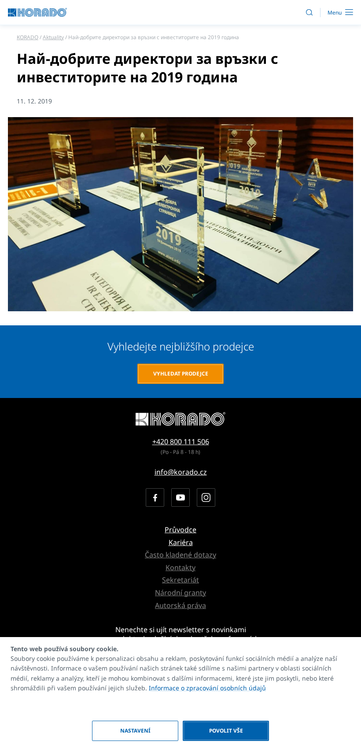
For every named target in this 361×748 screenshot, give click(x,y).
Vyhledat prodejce (180, 373)
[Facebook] (155, 497)
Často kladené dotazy (180, 555)
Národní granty (180, 592)
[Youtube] (180, 497)
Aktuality (53, 37)
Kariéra (181, 542)
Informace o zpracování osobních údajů (207, 688)
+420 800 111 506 (180, 441)
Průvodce (180, 529)
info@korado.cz (181, 472)
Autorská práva (180, 605)
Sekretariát (180, 580)
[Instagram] (206, 497)
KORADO (27, 37)
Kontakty (180, 567)
